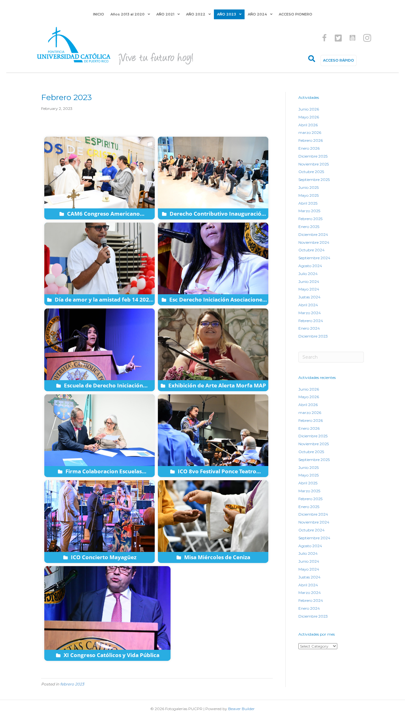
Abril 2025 (307, 203)
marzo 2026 (309, 132)
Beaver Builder (241, 708)
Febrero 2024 (310, 320)
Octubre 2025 (311, 171)
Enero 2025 (308, 226)
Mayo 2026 (308, 117)
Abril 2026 (308, 125)
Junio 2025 (308, 187)
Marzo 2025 (309, 210)
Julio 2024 (308, 273)
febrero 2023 (72, 684)
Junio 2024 (308, 281)
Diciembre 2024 (313, 234)
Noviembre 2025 (313, 164)
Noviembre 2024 (313, 242)
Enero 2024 (309, 328)
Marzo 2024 (309, 312)
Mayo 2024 (308, 289)
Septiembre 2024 (314, 257)
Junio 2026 (308, 109)
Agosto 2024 (310, 265)
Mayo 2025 (308, 195)
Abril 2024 (308, 304)
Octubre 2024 (311, 250)
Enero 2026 (309, 148)
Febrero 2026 (310, 140)
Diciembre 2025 (312, 156)
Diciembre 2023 (313, 336)
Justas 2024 (309, 297)
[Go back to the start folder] (50, 125)
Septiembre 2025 (314, 179)
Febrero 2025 (310, 218)
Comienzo (72, 126)
